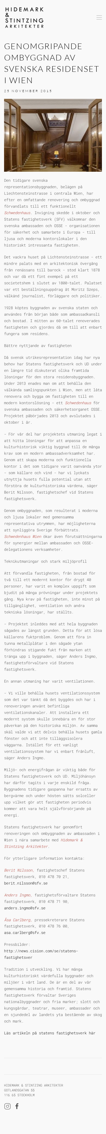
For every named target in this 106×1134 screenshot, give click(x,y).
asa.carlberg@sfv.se (24, 932)
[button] (99, 17)
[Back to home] (24, 17)
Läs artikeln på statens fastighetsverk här (49, 1032)
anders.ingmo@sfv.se (24, 907)
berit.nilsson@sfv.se (26, 883)
